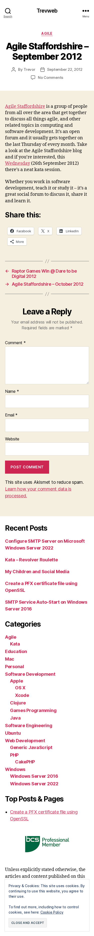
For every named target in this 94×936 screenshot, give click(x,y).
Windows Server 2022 (34, 783)
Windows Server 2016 (34, 776)
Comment (15, 343)
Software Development (30, 674)
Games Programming (33, 710)
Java (15, 718)
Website (12, 439)
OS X (20, 687)
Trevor (29, 69)
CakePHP (25, 761)
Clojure (18, 702)
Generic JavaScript (31, 747)
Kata (15, 644)
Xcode (22, 695)
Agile (47, 33)
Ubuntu (13, 733)
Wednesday (17, 163)
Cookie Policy (51, 912)
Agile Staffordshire (25, 106)
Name (12, 391)
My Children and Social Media (37, 571)
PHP (14, 755)
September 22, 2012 (64, 69)
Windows (15, 769)
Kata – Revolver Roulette (31, 559)
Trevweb (47, 10)
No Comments (50, 77)
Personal (14, 666)
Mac (9, 659)
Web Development (25, 740)
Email (11, 415)
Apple (16, 681)
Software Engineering (28, 725)
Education (16, 651)
